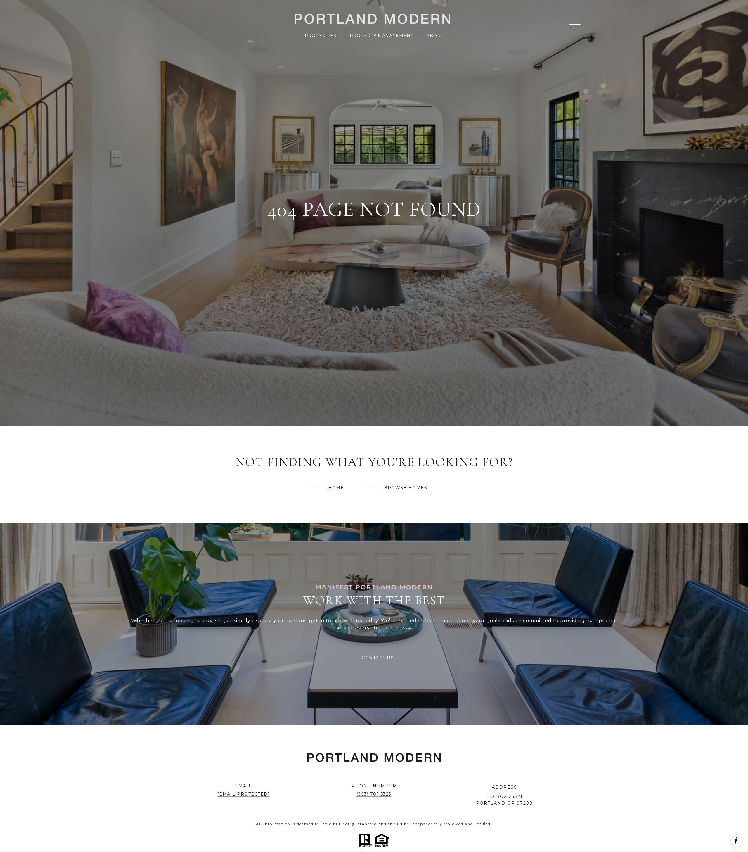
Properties (320, 35)
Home (336, 487)
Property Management (381, 35)
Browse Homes (405, 487)
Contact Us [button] (378, 657)
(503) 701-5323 (374, 794)
